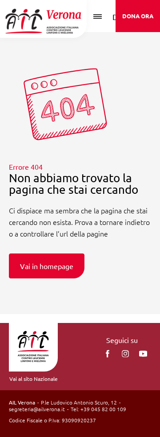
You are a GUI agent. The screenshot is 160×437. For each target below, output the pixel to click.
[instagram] (125, 353)
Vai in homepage (46, 265)
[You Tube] (143, 353)
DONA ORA (137, 16)
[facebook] (107, 353)
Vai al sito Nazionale (33, 378)
